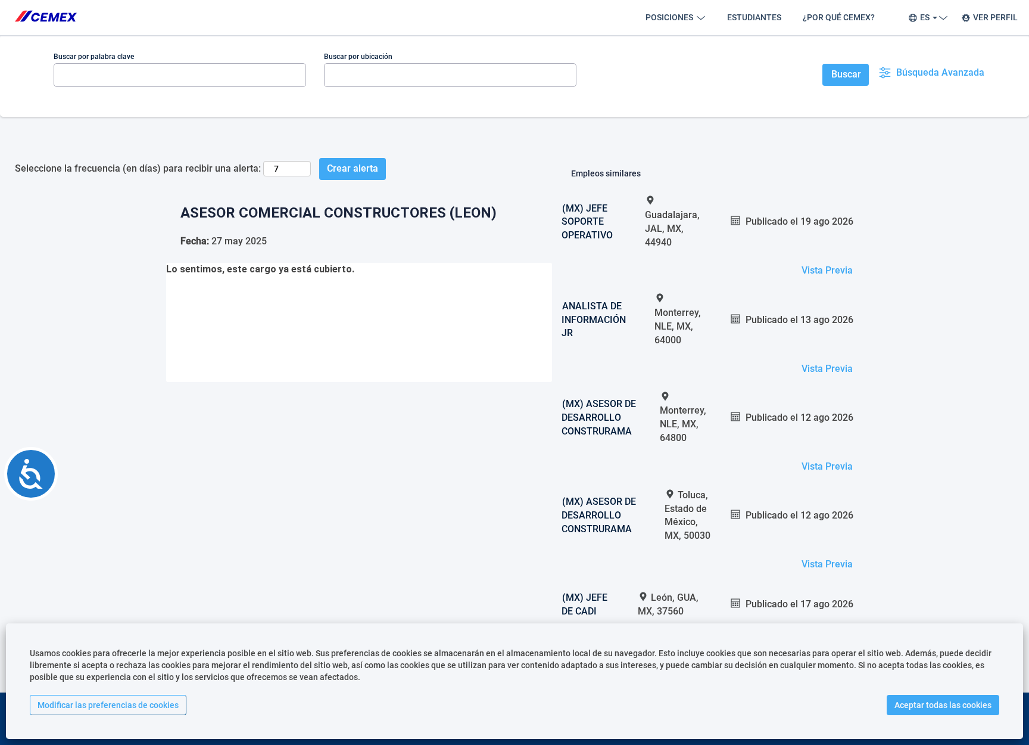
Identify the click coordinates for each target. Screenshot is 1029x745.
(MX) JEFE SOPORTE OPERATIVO (587, 222)
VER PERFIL (995, 17)
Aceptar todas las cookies (942, 705)
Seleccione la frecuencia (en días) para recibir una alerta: (138, 168)
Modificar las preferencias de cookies (108, 705)
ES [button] (925, 17)
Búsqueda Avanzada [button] (940, 72)
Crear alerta (352, 168)
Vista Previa (827, 270)
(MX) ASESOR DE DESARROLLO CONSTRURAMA (599, 417)
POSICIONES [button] (670, 17)
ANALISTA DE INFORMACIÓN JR (594, 319)
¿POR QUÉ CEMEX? (839, 17)
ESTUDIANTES (754, 17)
